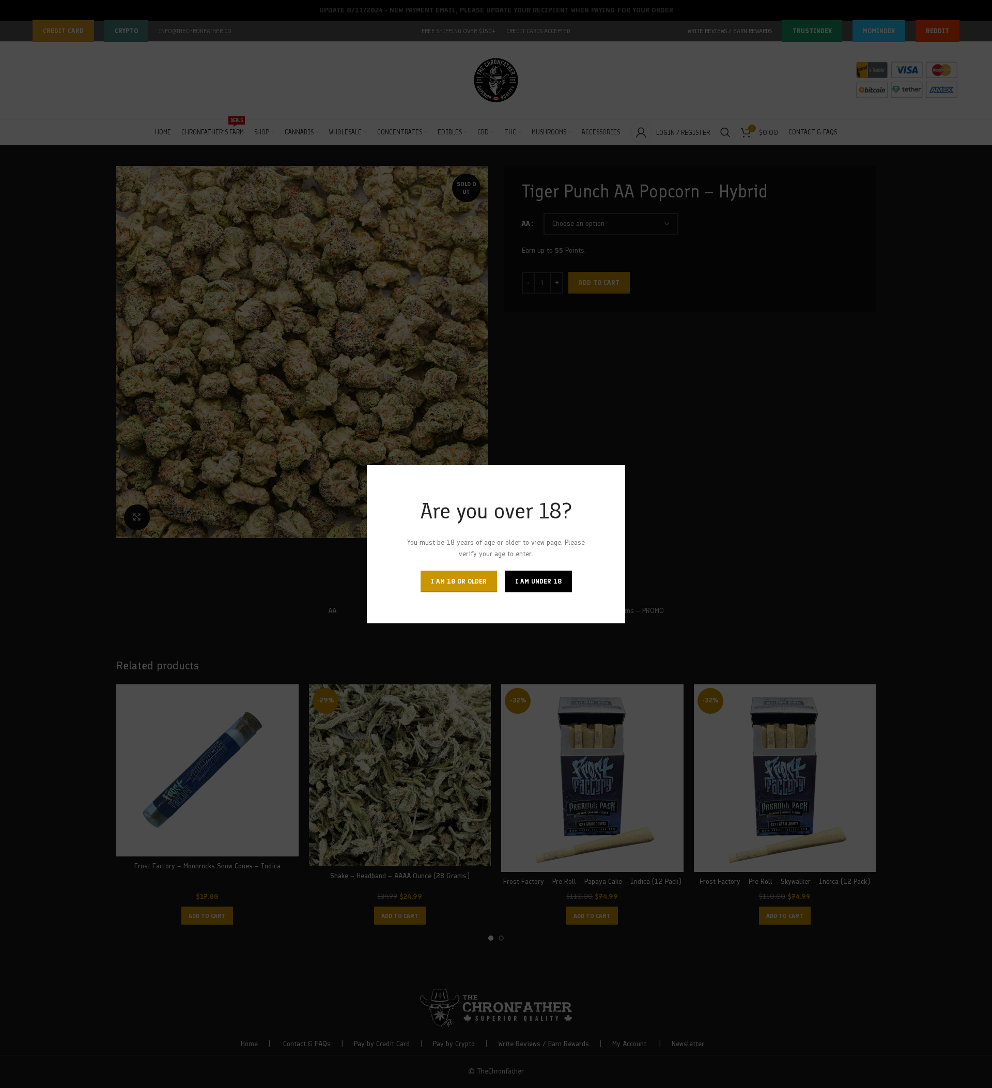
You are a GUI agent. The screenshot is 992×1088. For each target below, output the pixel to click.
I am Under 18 (538, 581)
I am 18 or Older (459, 581)
